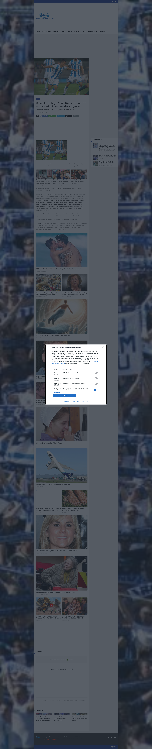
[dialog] (76, 374)
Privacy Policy (85, 401)
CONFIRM (65, 395)
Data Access (76, 401)
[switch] (96, 373)
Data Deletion (67, 401)
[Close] (103, 347)
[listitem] (76, 369)
